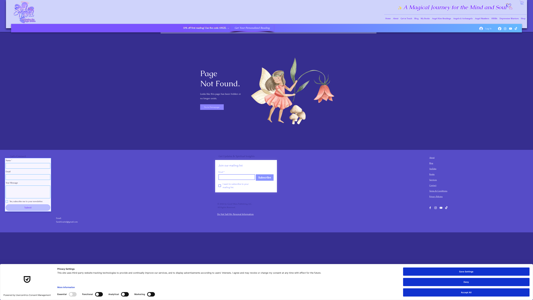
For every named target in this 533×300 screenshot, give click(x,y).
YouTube (432, 169)
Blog (431, 163)
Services (433, 180)
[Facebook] (499, 28)
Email (8, 171)
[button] (522, 3)
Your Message (12, 183)
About (432, 157)
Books (432, 174)
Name (9, 160)
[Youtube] (510, 28)
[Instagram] (505, 28)
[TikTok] (516, 28)
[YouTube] (441, 207)
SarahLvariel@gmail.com (67, 222)
